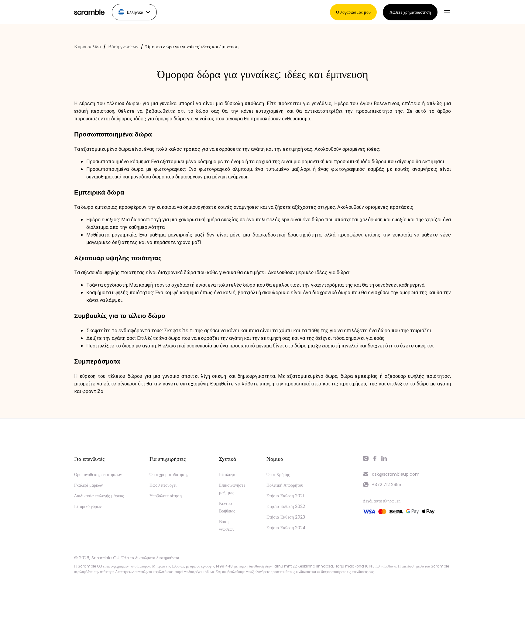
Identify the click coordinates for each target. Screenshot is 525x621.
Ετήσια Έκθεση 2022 (285, 506)
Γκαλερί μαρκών (88, 485)
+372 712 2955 (386, 484)
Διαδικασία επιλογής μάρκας (99, 496)
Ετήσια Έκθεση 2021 (285, 496)
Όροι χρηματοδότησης (168, 474)
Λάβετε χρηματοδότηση (410, 12)
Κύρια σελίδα (87, 46)
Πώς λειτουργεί (163, 485)
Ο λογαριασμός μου (353, 12)
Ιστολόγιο (227, 474)
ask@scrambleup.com (396, 474)
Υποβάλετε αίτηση (165, 496)
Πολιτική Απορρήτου (284, 485)
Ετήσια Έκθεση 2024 (286, 528)
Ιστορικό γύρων (87, 506)
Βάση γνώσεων (123, 46)
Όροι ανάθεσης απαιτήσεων (98, 474)
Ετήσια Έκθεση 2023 (285, 517)
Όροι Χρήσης (278, 474)
